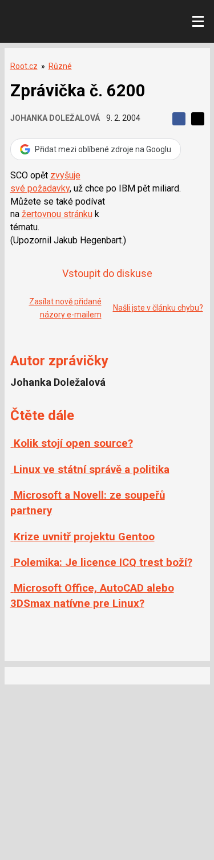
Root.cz (24, 66)
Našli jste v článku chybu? (158, 307)
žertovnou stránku (57, 214)
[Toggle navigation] (198, 21)
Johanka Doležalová (55, 118)
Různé (60, 66)
